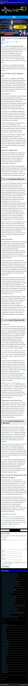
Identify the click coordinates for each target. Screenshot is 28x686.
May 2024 (4, 633)
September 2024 (5, 624)
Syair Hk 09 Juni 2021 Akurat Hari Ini (10, 608)
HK (9, 48)
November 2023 (5, 647)
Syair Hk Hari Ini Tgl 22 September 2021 (14, 39)
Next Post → (24, 530)
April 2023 (4, 663)
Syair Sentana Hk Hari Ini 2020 (8, 598)
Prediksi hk (7, 354)
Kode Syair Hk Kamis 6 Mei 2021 (9, 589)
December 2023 (5, 644)
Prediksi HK (23, 346)
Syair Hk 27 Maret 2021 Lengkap (9, 596)
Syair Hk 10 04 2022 (6, 614)
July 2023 (4, 656)
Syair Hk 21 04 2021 (6, 594)
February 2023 (5, 667)
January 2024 (5, 642)
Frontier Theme (24, 684)
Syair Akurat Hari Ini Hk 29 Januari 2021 (10, 582)
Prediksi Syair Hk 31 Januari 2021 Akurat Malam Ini (13, 612)
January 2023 (5, 670)
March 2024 (4, 638)
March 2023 (4, 665)
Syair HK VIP (4, 1)
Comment (4, 539)
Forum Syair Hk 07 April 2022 (8, 587)
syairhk (4, 42)
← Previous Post (5, 530)
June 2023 (4, 658)
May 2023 (4, 660)
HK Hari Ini (11, 385)
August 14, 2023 (11, 42)
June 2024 (4, 631)
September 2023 (5, 651)
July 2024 (4, 628)
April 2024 (4, 635)
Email (3, 554)
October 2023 (5, 649)
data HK (12, 434)
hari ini (18, 42)
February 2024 (5, 640)
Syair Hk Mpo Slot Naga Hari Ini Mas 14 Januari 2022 (13, 605)
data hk (20, 406)
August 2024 (4, 626)
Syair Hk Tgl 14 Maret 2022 (8, 603)
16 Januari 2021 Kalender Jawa (8, 578)
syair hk (9, 516)
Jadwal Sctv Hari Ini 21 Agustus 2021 (10, 576)
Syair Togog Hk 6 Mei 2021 (7, 592)
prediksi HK (23, 376)
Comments (5, 43)
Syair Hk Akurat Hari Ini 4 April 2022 (9, 617)
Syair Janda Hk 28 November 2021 (9, 610)
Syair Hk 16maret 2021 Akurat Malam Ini (10, 585)
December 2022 (5, 672)
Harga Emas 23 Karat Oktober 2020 (9, 580)
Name (3, 551)
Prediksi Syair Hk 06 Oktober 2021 (9, 573)
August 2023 (4, 654)
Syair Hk (4, 46)
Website (3, 558)
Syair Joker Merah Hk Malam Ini (9, 601)
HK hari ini (11, 432)
